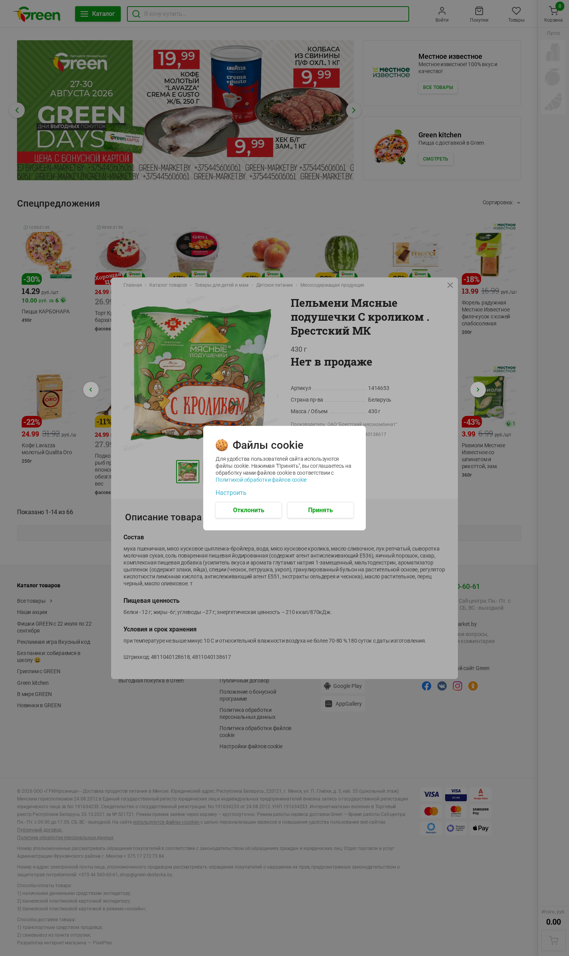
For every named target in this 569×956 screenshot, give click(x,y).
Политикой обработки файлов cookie (261, 479)
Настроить (231, 492)
